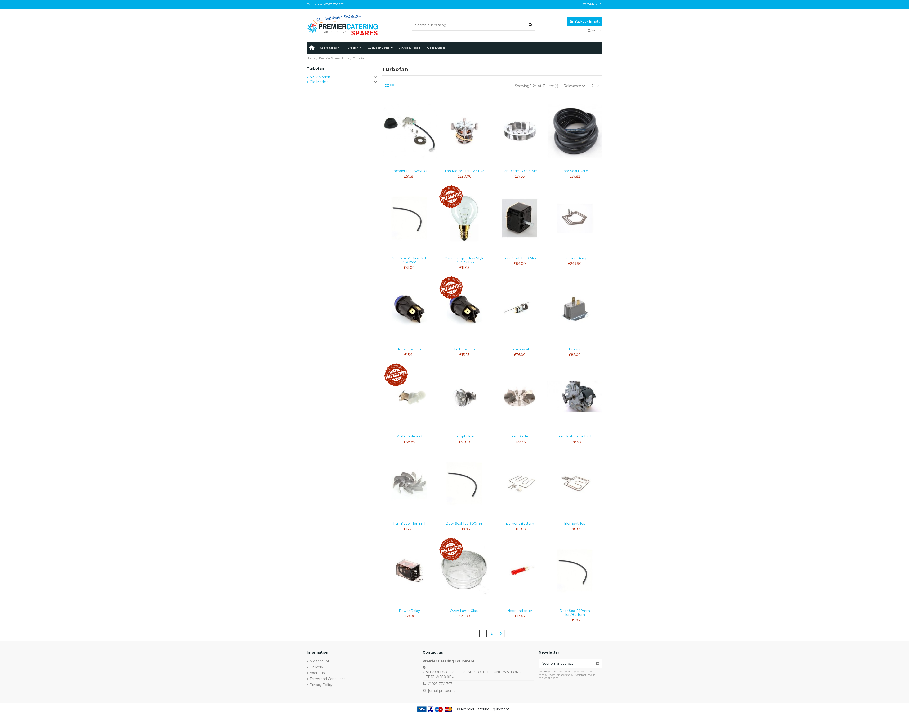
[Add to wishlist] (402, 165)
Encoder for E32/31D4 (409, 171)
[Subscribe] (597, 663)
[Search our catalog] (530, 25)
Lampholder (464, 436)
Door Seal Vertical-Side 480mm (409, 260)
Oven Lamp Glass (464, 611)
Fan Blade (519, 436)
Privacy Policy (321, 685)
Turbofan (315, 68)
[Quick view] (416, 165)
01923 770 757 (440, 684)
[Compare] (409, 165)
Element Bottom (519, 523)
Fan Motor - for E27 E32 (464, 171)
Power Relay (409, 611)
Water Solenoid (409, 436)
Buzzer (575, 349)
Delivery (316, 667)
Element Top (574, 523)
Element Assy (574, 258)
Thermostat (519, 349)
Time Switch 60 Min (519, 258)
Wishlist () (594, 4)
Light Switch (464, 349)
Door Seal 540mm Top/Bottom (575, 613)
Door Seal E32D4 (575, 171)
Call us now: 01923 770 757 (325, 4)
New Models (320, 77)
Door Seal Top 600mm (464, 523)
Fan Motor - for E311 (574, 436)
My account (319, 661)
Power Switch (409, 349)
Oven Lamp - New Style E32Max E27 (464, 260)
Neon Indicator (519, 611)
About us (317, 673)
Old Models (319, 82)
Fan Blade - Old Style (519, 171)
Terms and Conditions (327, 679)
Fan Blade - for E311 (409, 523)
